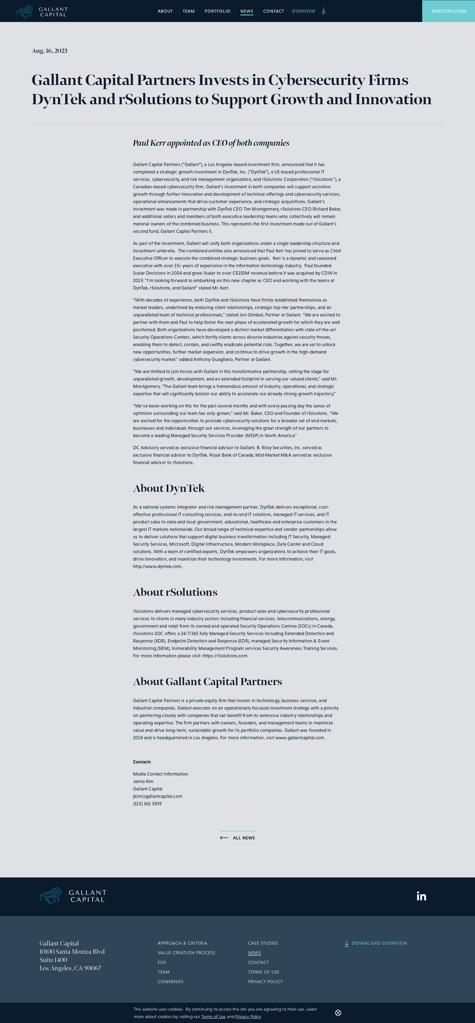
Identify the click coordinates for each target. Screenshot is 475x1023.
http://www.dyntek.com (157, 566)
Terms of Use (264, 972)
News (247, 11)
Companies (171, 981)
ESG (162, 962)
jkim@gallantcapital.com (157, 796)
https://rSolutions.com (225, 655)
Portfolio (218, 11)
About (165, 11)
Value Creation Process (187, 952)
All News (244, 837)
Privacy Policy (265, 981)
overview (304, 11)
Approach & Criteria (182, 943)
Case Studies (263, 943)
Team (189, 11)
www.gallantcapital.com (299, 737)
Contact (273, 11)
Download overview (379, 943)
